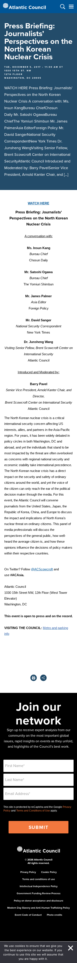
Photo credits (54, 915)
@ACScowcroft (42, 569)
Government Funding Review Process (39, 893)
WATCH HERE (38, 203)
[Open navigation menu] (71, 6)
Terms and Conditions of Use (33, 810)
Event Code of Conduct (28, 915)
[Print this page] (33, 678)
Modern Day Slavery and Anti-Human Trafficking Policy (38, 907)
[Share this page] (43, 678)
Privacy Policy (28, 872)
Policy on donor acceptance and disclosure (38, 900)
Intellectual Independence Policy (39, 886)
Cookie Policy (49, 872)
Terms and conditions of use (38, 879)
